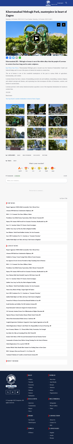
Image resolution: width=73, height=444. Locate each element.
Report (30, 408)
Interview (31, 403)
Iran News (15, 68)
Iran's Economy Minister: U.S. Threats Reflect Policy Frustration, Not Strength (26, 329)
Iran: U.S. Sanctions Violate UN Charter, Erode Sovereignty (21, 225)
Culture (30, 387)
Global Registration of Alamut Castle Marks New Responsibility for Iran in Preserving (27, 326)
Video (51, 408)
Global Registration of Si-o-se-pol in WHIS (17, 344)
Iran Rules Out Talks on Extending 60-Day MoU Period (20, 333)
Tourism (30, 382)
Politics (30, 379)
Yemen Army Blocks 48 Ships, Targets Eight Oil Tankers (20, 289)
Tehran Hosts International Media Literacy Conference (19, 318)
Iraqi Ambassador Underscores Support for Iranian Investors (21, 307)
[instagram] (13, 392)
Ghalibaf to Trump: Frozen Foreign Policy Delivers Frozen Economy (23, 257)
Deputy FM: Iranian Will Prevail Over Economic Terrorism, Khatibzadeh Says (26, 221)
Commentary (32, 405)
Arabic (52, 435)
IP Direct (30, 432)
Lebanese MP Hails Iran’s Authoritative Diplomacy (19, 210)
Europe (52, 385)
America (52, 387)
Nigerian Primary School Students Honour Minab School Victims (22, 315)
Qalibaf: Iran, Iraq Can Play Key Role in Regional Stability (21, 228)
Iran (18, 155)
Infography (53, 403)
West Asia (52, 379)
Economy (31, 385)
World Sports (32, 422)
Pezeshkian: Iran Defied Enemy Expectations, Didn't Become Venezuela (24, 218)
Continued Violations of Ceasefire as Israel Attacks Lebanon (21, 354)
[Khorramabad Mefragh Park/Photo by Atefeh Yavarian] (15, 110)
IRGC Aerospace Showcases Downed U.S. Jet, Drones (19, 351)
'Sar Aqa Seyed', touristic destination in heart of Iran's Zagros (23, 98)
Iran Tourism (27, 155)
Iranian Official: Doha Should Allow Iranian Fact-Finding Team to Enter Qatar (26, 347)
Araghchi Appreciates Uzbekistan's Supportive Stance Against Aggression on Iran (26, 322)
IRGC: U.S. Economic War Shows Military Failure (19, 214)
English (52, 432)
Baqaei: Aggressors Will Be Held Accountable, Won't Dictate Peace (22, 207)
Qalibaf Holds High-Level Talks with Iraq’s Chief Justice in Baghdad (23, 239)
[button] (36, 38)
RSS (51, 425)
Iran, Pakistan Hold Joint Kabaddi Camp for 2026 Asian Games (22, 275)
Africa (51, 390)
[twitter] (8, 392)
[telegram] (17, 392)
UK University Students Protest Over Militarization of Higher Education (24, 311)
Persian (52, 438)
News (30, 411)
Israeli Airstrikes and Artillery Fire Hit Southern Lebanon (20, 304)
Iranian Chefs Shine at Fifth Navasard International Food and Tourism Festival (26, 336)
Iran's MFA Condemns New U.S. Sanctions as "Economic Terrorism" (23, 236)
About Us (52, 420)
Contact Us (53, 422)
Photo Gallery (54, 405)
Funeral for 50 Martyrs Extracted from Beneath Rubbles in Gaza (22, 300)
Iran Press (8, 68)
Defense (30, 390)
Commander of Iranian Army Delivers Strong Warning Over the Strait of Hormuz (26, 340)
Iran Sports (31, 420)
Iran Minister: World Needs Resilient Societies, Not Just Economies (22, 232)
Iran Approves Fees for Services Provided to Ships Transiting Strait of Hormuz (25, 260)
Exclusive (36, 155)
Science (30, 393)
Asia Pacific (53, 382)
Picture (44, 155)
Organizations (54, 393)
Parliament (31, 395)
